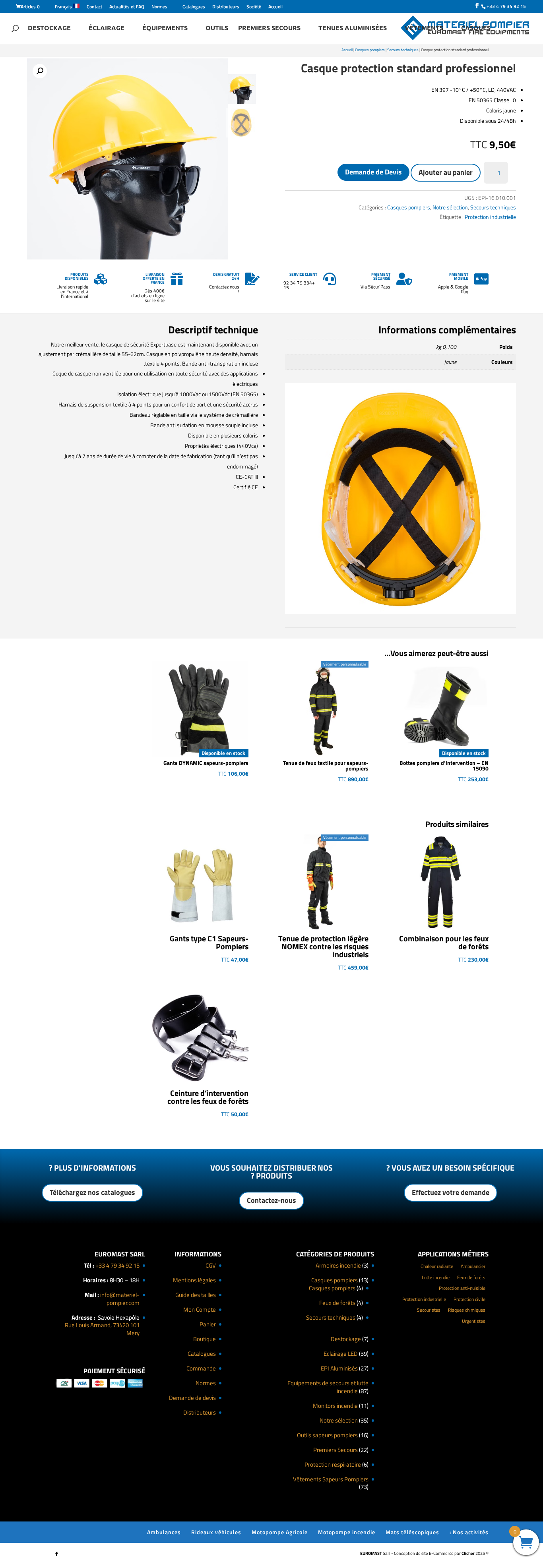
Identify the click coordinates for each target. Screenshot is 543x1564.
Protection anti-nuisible (462, 1288)
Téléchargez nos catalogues (92, 1192)
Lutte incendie (436, 1277)
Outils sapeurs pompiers (327, 1435)
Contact (94, 7)
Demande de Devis (373, 171)
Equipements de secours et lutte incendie (327, 1387)
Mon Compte (199, 1309)
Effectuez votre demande (450, 1192)
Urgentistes (473, 1321)
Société (253, 7)
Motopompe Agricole (280, 1532)
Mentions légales (194, 1280)
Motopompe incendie (346, 1532)
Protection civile (469, 1299)
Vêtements (424, 28)
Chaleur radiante (437, 1266)
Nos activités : (469, 1532)
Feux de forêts (337, 1302)
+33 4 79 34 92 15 (117, 1265)
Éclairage (106, 28)
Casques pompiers (370, 50)
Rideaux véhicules (216, 1532)
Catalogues (193, 7)
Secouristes (428, 1310)
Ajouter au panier (446, 172)
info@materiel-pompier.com (120, 1298)
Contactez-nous (271, 1200)
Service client (303, 274)
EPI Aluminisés (339, 1368)
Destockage (49, 28)
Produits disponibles (76, 276)
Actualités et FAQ (126, 7)
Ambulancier (473, 1266)
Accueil (275, 7)
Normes (159, 7)
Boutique (204, 1338)
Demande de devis (192, 1397)
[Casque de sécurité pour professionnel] (400, 612)
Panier (208, 1324)
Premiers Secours (269, 28)
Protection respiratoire (332, 1464)
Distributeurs (225, 7)
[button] (40, 71)
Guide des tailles (195, 1294)
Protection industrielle (490, 217)
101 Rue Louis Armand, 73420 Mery (102, 1329)
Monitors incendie (335, 1405)
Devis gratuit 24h (226, 276)
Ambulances (164, 1532)
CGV (211, 1265)
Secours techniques (403, 50)
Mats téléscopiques (412, 1532)
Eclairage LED (341, 1353)
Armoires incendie (338, 1265)
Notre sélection (450, 207)
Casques (476, 28)
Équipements (165, 28)
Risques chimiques (466, 1310)
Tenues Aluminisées (352, 28)
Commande (201, 1368)
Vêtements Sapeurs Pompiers (330, 1479)
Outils (217, 28)
